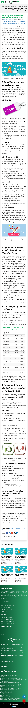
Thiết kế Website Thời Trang (6, 692)
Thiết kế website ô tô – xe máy (7, 691)
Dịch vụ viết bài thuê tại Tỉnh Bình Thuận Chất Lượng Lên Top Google (7, 575)
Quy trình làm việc (5, 607)
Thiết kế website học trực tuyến (7, 686)
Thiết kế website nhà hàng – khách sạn (9, 674)
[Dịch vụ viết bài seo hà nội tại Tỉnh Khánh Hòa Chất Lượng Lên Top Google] (21, 551)
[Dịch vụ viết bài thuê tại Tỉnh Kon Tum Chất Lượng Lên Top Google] (21, 569)
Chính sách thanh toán (6, 609)
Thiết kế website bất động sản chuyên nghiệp (11, 678)
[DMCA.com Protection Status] (14, 706)
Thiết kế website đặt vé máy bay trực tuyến (10, 688)
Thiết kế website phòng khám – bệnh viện (10, 689)
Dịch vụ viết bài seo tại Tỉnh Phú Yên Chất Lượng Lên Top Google (6, 557)
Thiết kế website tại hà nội (6, 676)
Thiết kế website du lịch (5, 696)
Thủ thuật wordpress (5, 630)
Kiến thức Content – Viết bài (7, 632)
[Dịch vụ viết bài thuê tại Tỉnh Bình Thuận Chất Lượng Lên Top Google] (7, 569)
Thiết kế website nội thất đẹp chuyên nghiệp (10, 684)
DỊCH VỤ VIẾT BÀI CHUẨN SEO (7, 621)
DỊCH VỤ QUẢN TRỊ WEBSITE (7, 619)
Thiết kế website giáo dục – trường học (9, 699)
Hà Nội (2, 634)
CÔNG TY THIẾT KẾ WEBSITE (7, 617)
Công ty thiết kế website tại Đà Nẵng (8, 675)
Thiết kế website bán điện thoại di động (9, 682)
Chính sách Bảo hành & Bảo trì (8, 605)
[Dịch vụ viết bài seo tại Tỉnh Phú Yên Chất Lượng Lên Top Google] (7, 551)
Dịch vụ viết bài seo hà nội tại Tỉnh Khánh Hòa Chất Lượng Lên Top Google (20, 557)
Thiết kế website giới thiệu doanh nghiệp (9, 685)
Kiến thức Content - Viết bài (9, 6)
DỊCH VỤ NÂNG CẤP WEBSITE (7, 623)
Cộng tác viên (4, 611)
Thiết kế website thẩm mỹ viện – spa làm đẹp (10, 698)
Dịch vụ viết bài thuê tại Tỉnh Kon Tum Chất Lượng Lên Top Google (21, 575)
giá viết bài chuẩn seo (8, 19)
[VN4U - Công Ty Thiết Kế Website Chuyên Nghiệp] (14, 2)
